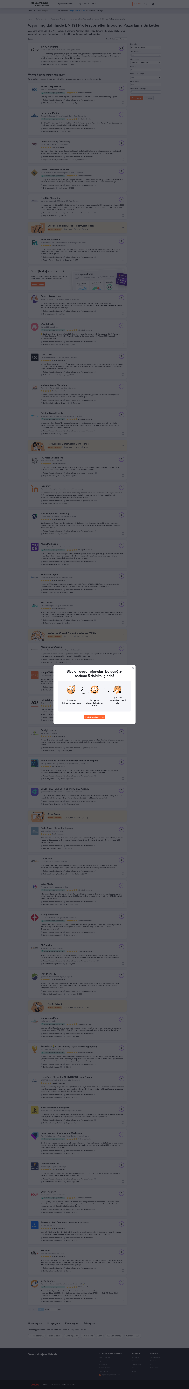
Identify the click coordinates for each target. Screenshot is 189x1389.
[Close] (133, 668)
